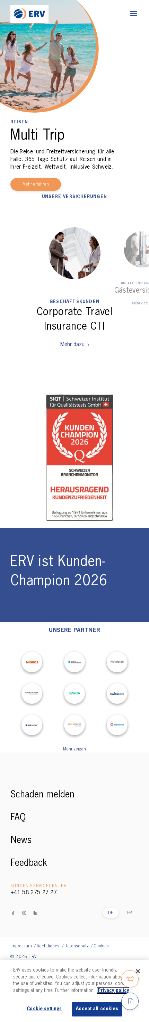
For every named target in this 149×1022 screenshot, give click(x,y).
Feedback (28, 863)
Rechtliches (48, 946)
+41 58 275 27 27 (33, 893)
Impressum (21, 946)
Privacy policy (113, 990)
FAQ (18, 817)
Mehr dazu (72, 345)
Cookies (101, 946)
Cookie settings (44, 1009)
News (21, 840)
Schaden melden (42, 795)
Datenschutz (77, 946)
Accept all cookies (97, 1009)
